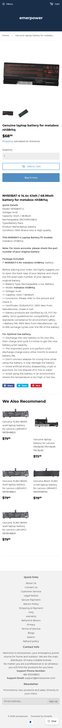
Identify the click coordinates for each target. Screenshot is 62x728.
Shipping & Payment (31, 608)
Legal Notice (31, 595)
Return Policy (31, 604)
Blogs (31, 632)
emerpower (31, 18)
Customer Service (31, 591)
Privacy (31, 624)
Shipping (7, 141)
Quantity (7, 149)
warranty (31, 616)
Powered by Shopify (41, 716)
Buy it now (31, 177)
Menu (9, 4)
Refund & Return (31, 620)
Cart (57, 4)
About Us (31, 583)
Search (31, 637)
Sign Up (53, 701)
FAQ (31, 612)
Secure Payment (31, 599)
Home (5, 35)
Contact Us (31, 587)
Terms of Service (31, 628)
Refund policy (31, 641)
